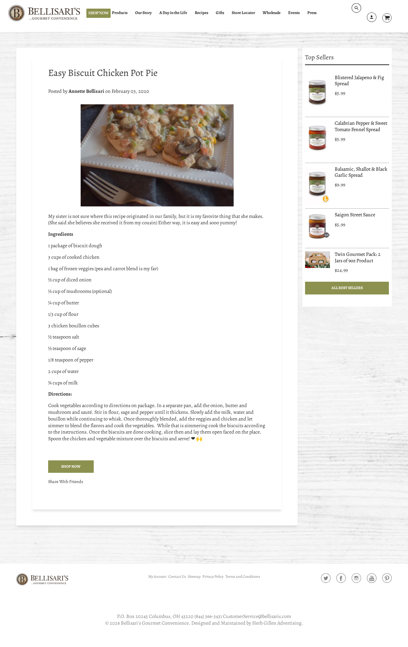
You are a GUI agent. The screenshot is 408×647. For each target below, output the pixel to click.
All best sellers (347, 287)
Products (119, 13)
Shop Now (98, 13)
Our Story (143, 13)
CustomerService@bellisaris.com (257, 616)
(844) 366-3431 (208, 616)
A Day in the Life (173, 13)
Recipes (201, 13)
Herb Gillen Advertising (277, 623)
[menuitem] (122, 13)
